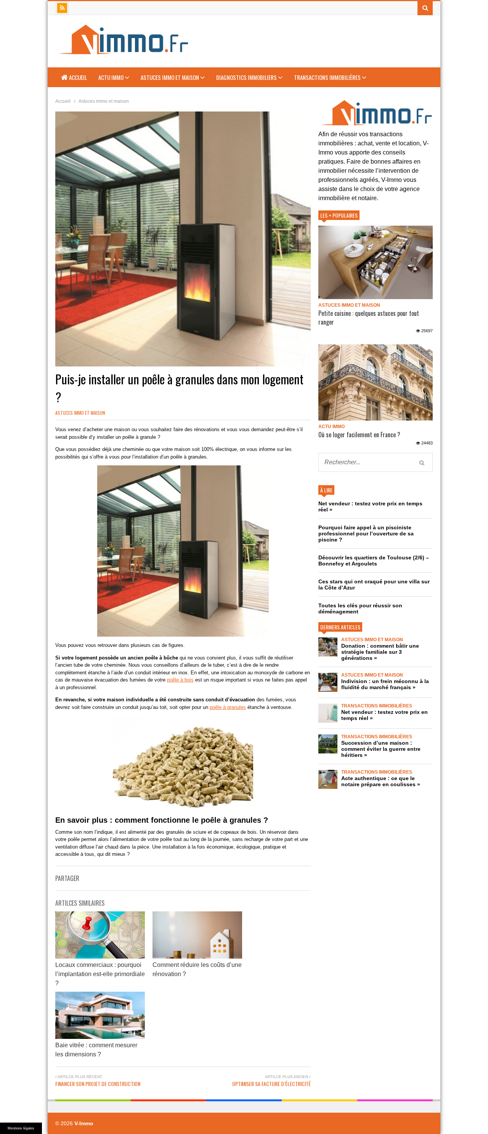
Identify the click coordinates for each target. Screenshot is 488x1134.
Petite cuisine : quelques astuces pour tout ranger (368, 318)
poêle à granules (228, 707)
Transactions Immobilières (328, 77)
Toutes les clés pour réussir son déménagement (360, 608)
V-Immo (83, 1123)
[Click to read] (100, 935)
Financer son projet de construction (97, 1084)
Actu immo (111, 77)
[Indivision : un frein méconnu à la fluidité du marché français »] (327, 682)
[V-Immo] (122, 51)
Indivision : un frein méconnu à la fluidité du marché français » (385, 684)
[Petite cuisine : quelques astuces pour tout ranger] (375, 262)
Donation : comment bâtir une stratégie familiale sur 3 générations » (380, 652)
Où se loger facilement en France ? (359, 434)
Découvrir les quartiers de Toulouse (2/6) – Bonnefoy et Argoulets (373, 560)
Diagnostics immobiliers (247, 77)
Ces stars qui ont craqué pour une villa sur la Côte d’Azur (374, 584)
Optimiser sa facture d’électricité (271, 1084)
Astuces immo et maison (170, 77)
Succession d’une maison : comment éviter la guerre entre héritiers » (381, 749)
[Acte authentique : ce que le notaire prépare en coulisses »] (327, 779)
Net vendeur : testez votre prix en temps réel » (370, 506)
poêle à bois (180, 680)
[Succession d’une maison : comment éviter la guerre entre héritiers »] (327, 743)
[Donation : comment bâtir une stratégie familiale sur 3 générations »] (327, 646)
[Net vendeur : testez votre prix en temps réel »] (327, 713)
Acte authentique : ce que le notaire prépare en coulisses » (380, 781)
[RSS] (62, 8)
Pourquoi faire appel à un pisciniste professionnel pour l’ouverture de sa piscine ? (366, 533)
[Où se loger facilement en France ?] (375, 382)
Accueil (77, 77)
